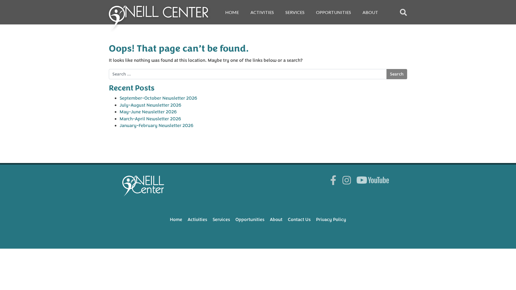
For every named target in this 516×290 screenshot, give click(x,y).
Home (232, 12)
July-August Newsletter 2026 (150, 105)
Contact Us (299, 219)
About (370, 12)
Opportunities (333, 12)
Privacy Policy (331, 219)
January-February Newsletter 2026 (157, 125)
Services (294, 12)
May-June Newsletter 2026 (148, 112)
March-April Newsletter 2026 (150, 119)
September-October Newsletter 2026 (158, 98)
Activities (262, 12)
